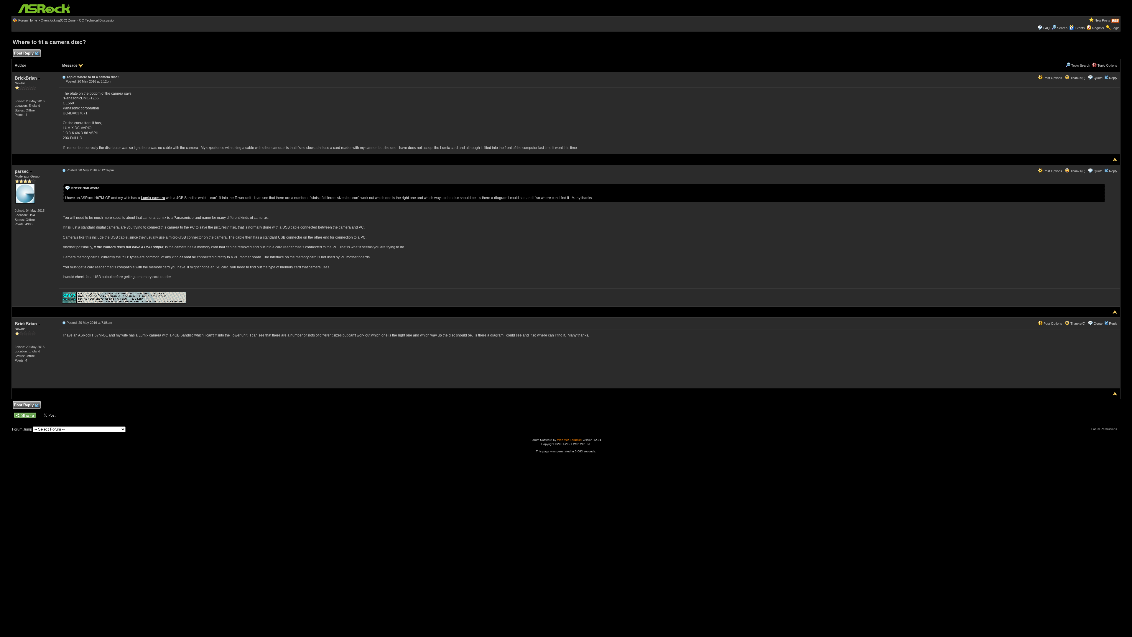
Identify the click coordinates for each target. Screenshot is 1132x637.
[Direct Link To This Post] (64, 77)
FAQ (1046, 28)
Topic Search (1080, 65)
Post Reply (24, 53)
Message (70, 65)
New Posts (1102, 20)
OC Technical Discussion (97, 20)
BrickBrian (26, 78)
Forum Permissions (1104, 429)
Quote (1098, 78)
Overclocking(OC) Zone (58, 20)
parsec (22, 171)
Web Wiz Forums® (569, 439)
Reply (1113, 78)
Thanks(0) (1077, 78)
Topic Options (1107, 65)
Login (1115, 28)
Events (1080, 28)
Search (1062, 28)
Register (1098, 28)
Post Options (1052, 78)
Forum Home (27, 20)
